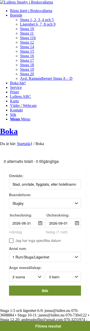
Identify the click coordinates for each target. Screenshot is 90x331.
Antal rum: (18, 249)
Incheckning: (21, 215)
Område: (16, 176)
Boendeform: (20, 195)
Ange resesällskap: (25, 267)
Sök (45, 290)
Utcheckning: (58, 215)
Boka (9, 131)
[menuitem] (50, 11)
